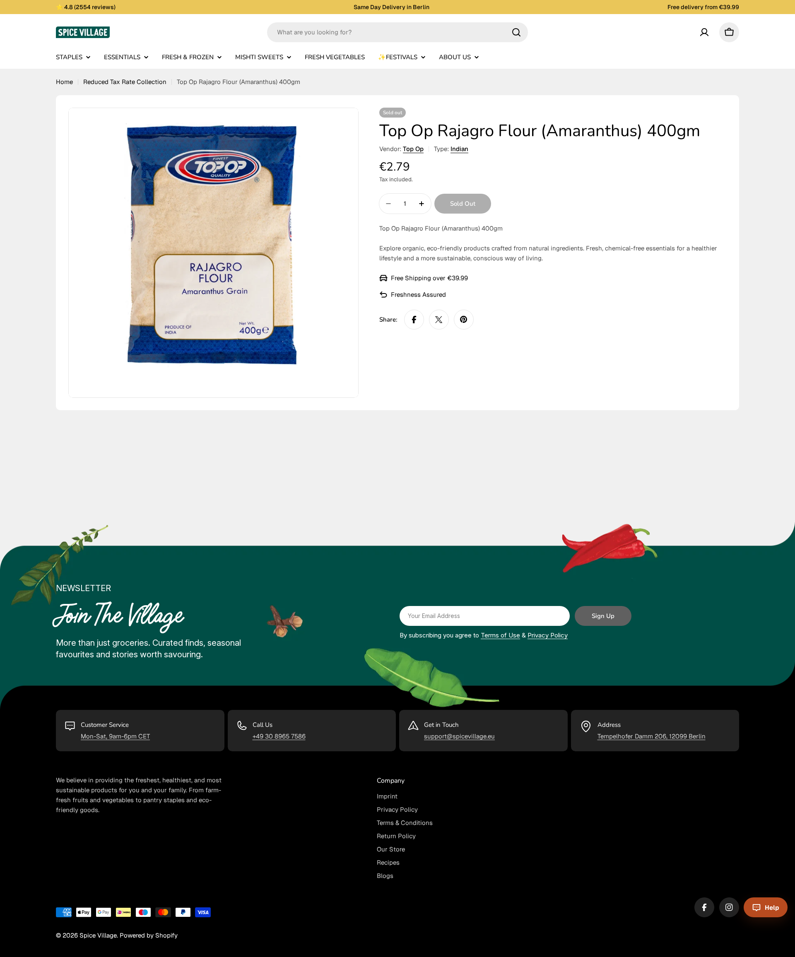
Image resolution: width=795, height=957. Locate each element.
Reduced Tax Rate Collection (124, 82)
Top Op (413, 149)
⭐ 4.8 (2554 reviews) (86, 7)
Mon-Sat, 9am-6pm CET (115, 736)
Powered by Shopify (149, 935)
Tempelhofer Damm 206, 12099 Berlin (651, 736)
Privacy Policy (548, 635)
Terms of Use (500, 635)
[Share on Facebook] (414, 319)
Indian (459, 149)
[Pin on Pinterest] (464, 319)
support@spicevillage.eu (459, 736)
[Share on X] (439, 319)
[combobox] (397, 32)
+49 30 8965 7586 (279, 736)
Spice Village (98, 935)
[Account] (704, 32)
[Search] (516, 32)
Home (64, 82)
